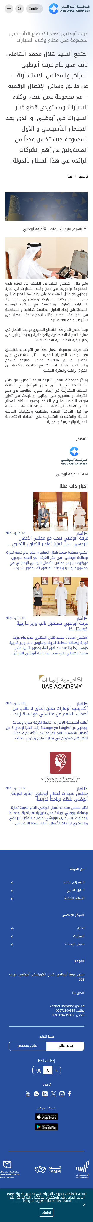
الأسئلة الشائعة (74, 898)
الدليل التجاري (75, 890)
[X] (53, 1094)
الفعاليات (78, 936)
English (34, 8)
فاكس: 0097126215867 (68, 1015)
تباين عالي (65, 1046)
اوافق (46, 1212)
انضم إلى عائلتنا (73, 882)
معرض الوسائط (74, 944)
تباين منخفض (27, 1046)
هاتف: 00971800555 (70, 1011)
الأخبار (70, 176)
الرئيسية (83, 176)
